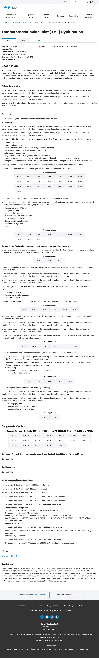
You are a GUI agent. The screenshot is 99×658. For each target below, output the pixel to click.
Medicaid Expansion (88, 16)
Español (9, 649)
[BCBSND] (10, 8)
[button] (87, 2)
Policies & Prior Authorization (11, 16)
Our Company (20, 606)
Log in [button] (94, 2)
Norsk (86, 649)
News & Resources (46, 16)
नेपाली (65, 649)
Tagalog (81, 649)
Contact (81, 606)
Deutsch (15, 649)
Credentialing (73, 16)
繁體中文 (21, 649)
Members (47, 611)
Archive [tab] (38, 40)
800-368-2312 (39, 595)
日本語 (61, 649)
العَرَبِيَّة (43, 649)
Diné (91, 649)
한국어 (76, 649)
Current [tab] (8, 40)
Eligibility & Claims (30, 16)
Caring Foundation (53, 606)
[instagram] (52, 617)
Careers (39, 606)
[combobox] (78, 2)
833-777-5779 (79, 595)
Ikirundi (39, 649)
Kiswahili (49, 649)
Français (70, 649)
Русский (55, 649)
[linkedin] (57, 617)
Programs (60, 16)
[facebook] (42, 617)
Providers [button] (6, 2)
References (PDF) (8, 556)
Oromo (26, 649)
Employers (58, 611)
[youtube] (47, 617)
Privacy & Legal (69, 606)
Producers (68, 611)
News (31, 606)
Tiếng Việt (32, 649)
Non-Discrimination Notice (49, 645)
